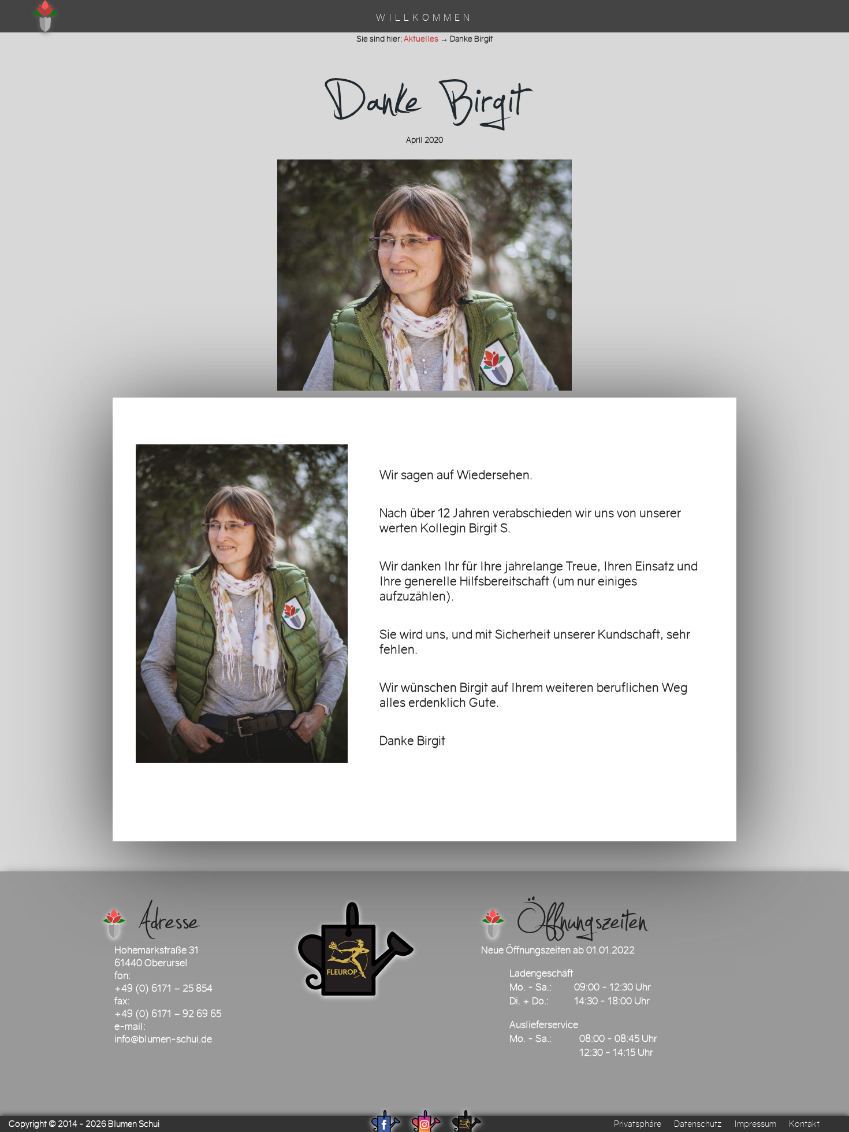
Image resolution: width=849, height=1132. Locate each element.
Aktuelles (421, 39)
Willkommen (424, 18)
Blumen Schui (133, 1124)
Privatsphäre (637, 1124)
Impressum (755, 1124)
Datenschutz (697, 1124)
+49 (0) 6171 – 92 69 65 (167, 1013)
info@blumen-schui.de (163, 1039)
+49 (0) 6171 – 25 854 (163, 988)
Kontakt (804, 1124)
